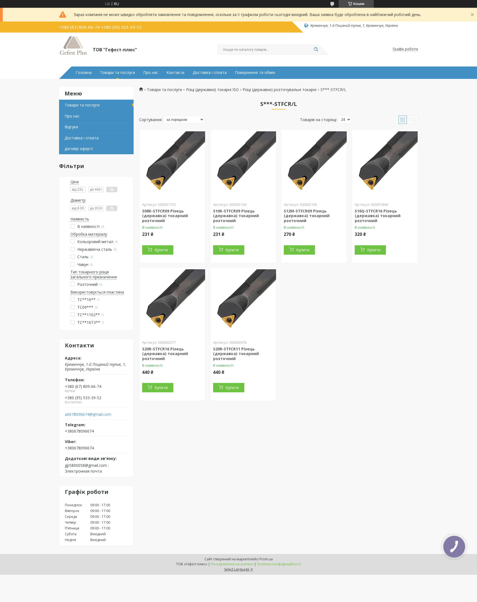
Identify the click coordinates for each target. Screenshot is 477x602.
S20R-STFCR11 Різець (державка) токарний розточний (236, 353)
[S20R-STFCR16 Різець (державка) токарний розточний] (172, 302)
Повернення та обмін (255, 72)
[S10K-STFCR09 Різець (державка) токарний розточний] (243, 164)
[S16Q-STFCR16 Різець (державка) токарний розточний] (385, 164)
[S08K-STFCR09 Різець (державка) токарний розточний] (172, 164)
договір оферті (79, 148)
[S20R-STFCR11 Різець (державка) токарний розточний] (243, 302)
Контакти (175, 72)
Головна (84, 72)
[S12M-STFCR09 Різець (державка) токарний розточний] (314, 164)
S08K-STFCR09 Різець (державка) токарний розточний (165, 215)
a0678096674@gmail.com (88, 414)
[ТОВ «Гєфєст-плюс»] (73, 49)
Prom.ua (266, 559)
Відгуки (71, 126)
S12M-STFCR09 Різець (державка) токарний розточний (307, 215)
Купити (161, 249)
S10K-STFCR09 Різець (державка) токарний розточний (236, 215)
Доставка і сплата (210, 72)
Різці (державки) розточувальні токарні (279, 89)
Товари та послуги (117, 72)
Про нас (150, 72)
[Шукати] (315, 50)
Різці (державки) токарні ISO (212, 89)
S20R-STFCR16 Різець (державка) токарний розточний (165, 353)
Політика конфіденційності (279, 564)
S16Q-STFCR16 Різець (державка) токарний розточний (378, 215)
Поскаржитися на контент (232, 564)
